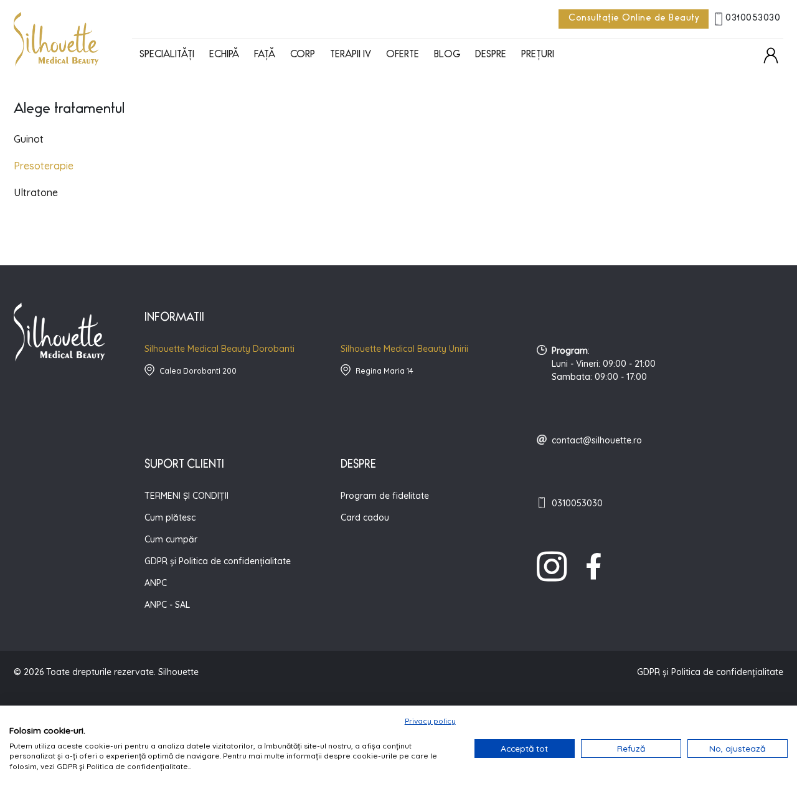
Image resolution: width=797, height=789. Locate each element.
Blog (447, 55)
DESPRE (490, 55)
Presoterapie (43, 165)
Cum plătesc (170, 517)
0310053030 (752, 19)
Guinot (29, 139)
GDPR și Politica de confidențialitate (217, 561)
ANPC (155, 582)
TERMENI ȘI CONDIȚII (186, 495)
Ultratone (36, 192)
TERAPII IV (350, 55)
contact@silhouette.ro (597, 440)
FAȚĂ (264, 55)
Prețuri (537, 55)
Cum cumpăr (170, 539)
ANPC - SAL (167, 604)
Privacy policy (430, 720)
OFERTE (402, 55)
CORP (302, 55)
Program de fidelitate (385, 495)
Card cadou (365, 517)
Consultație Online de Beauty (633, 19)
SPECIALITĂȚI (166, 55)
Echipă (224, 55)
